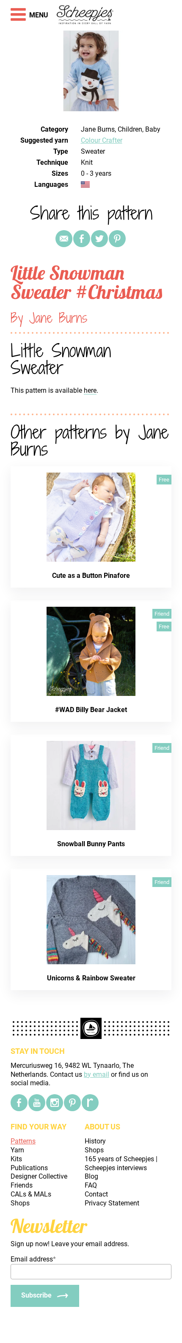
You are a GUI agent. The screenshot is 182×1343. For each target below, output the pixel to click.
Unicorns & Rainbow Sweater (91, 978)
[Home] (85, 15)
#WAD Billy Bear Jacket (91, 710)
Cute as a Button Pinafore (91, 576)
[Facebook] (19, 1102)
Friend (161, 614)
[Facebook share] (81, 238)
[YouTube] (36, 1102)
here (90, 390)
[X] (99, 238)
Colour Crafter (101, 140)
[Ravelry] (90, 1102)
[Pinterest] (117, 238)
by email (96, 1074)
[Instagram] (54, 1102)
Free (164, 479)
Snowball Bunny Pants (91, 844)
